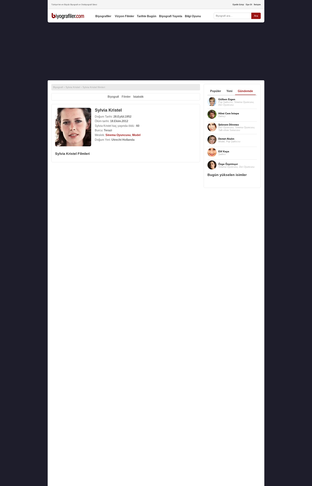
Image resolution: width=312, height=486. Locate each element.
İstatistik (138, 96)
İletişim (257, 4)
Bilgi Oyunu (193, 16)
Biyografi (113, 96)
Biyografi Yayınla (170, 16)
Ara (256, 15)
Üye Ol (249, 4)
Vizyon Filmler (124, 16)
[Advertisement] (156, 51)
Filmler (126, 96)
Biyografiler (103, 16)
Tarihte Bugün (146, 16)
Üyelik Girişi (238, 4)
